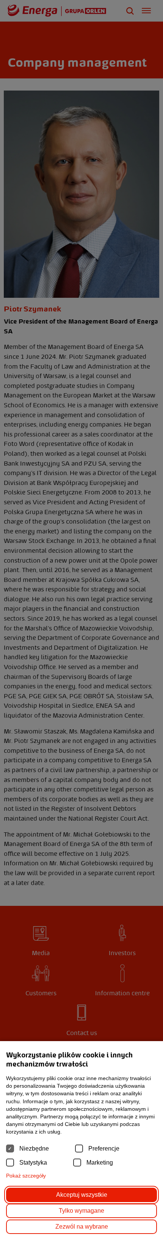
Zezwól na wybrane (81, 1226)
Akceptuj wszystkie (81, 1195)
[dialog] (81, 620)
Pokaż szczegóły (26, 1176)
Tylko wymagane (81, 1210)
